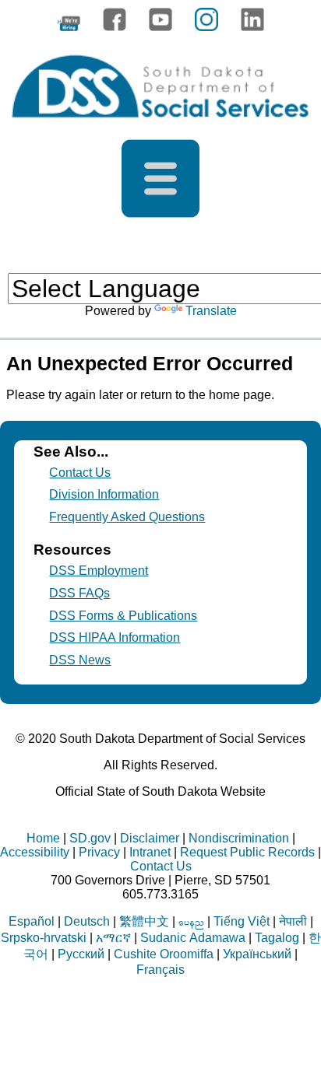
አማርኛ (113, 937)
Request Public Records (247, 852)
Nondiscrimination (239, 838)
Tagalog (277, 937)
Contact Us (80, 472)
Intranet (150, 852)
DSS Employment (98, 570)
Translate (211, 310)
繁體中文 (144, 921)
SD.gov (90, 838)
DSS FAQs (79, 593)
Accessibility (34, 852)
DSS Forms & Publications (123, 615)
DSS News (80, 660)
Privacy (99, 852)
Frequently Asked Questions (127, 516)
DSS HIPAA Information (114, 637)
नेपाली (293, 921)
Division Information (104, 494)
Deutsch (87, 921)
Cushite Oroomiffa (163, 954)
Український (257, 954)
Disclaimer (149, 838)
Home (43, 838)
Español (32, 921)
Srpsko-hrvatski (43, 937)
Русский (81, 954)
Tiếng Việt (241, 921)
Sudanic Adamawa (192, 937)
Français (160, 969)
